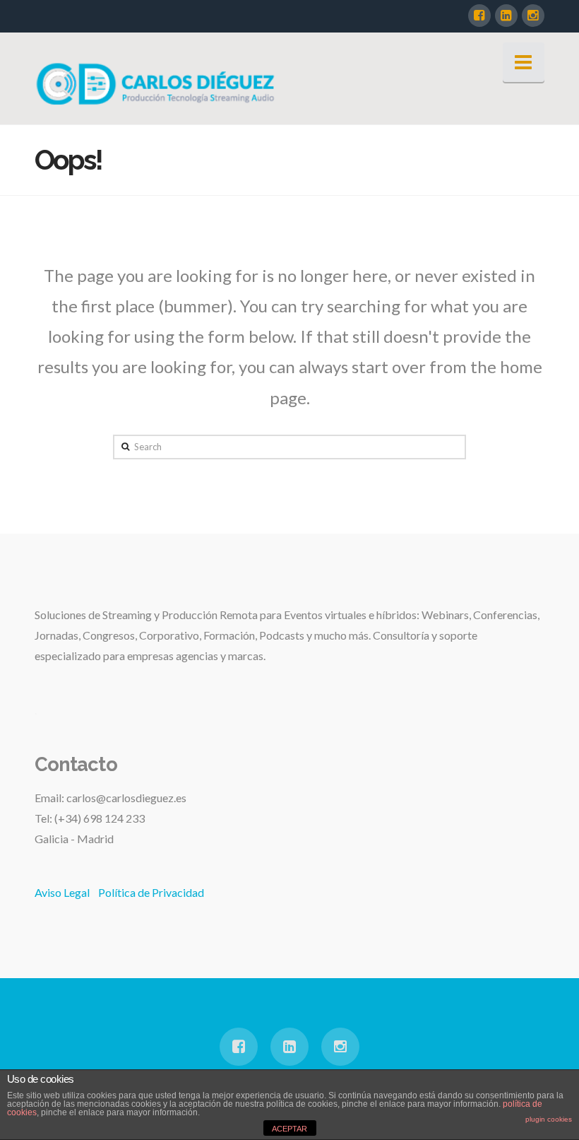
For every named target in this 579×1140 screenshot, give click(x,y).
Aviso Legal (62, 892)
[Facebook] (479, 15)
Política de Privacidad (151, 892)
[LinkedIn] (506, 15)
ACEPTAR (289, 1128)
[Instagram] (533, 15)
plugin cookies (548, 1119)
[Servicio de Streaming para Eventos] (158, 83)
